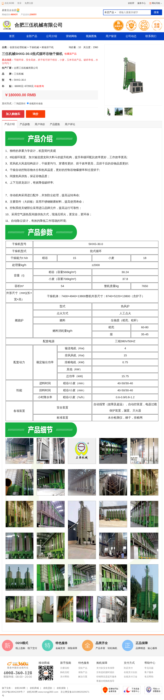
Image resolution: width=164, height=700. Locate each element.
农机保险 (61, 688)
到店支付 (128, 668)
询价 (35, 114)
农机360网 (20, 688)
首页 (12, 36)
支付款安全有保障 (105, 668)
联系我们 (150, 36)
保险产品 (82, 672)
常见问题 (148, 668)
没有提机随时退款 (105, 672)
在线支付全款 (130, 672)
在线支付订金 (130, 676)
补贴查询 (39, 86)
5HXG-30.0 (20, 79)
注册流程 (64, 668)
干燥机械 (34, 47)
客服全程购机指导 (105, 681)
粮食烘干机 (48, 47)
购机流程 (64, 672)
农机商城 (34, 688)
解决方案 (82, 676)
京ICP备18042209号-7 (13, 692)
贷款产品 (82, 668)
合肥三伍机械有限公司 (26, 67)
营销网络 (71, 36)
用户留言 (111, 36)
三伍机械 (19, 73)
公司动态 (131, 36)
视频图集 (91, 36)
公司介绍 (51, 36)
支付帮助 (64, 676)
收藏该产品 (71, 53)
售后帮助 (148, 676)
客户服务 (148, 672)
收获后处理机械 (18, 47)
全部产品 (31, 36)
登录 (19, 3)
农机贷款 (47, 688)
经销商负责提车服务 (106, 676)
